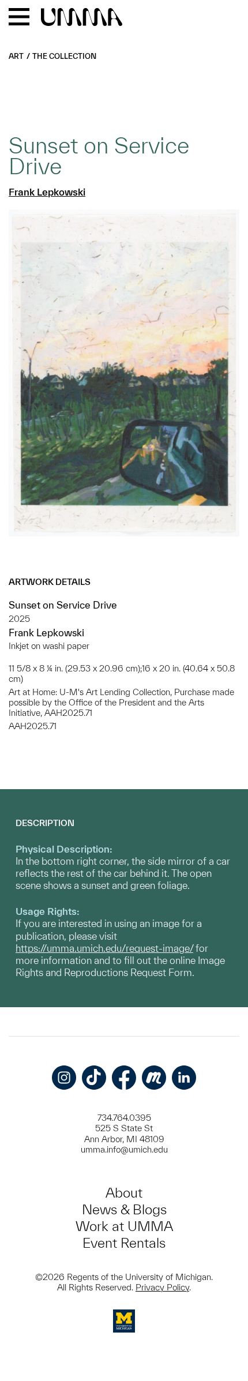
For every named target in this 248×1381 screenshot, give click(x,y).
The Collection (64, 56)
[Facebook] (124, 1077)
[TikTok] (94, 1077)
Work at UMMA (124, 1226)
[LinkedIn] (184, 1077)
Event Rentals (124, 1243)
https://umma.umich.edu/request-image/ (104, 948)
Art (16, 56)
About (124, 1192)
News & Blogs (124, 1209)
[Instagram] (64, 1077)
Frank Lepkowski (47, 191)
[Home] (81, 18)
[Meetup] (154, 1077)
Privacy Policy (162, 1287)
